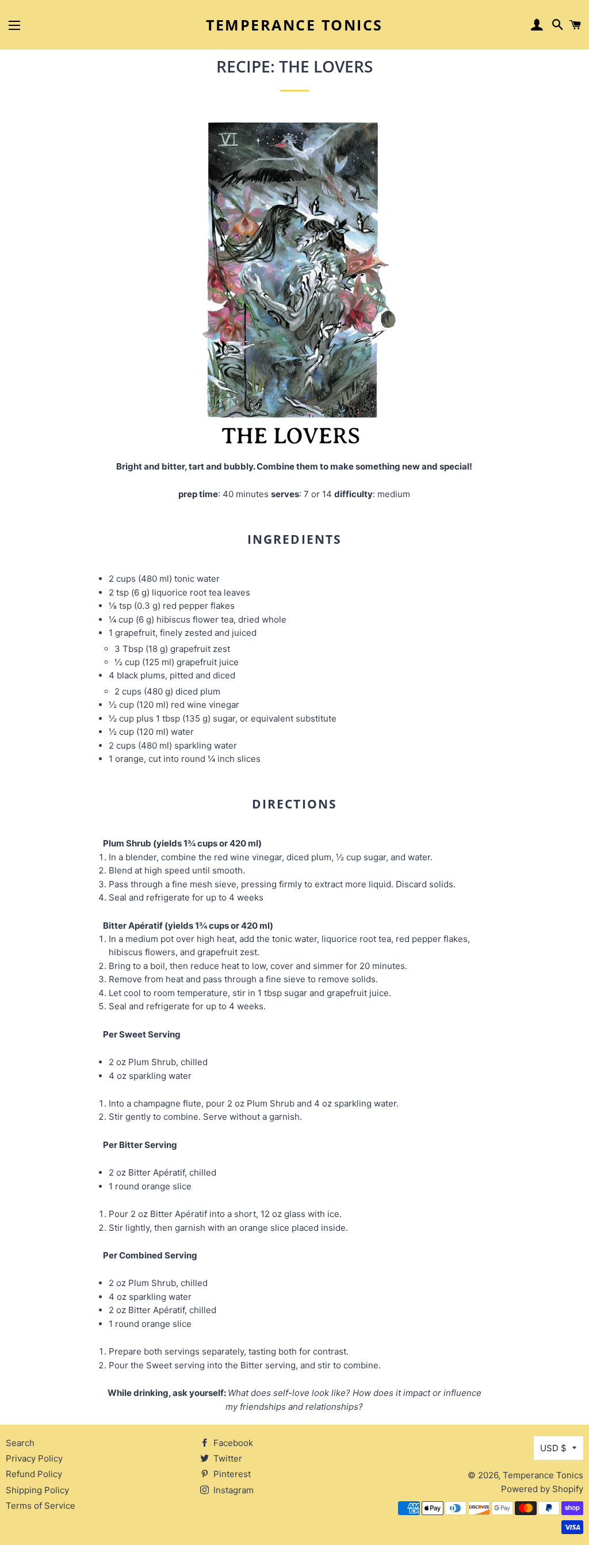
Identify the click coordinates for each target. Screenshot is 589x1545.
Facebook (232, 1442)
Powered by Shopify (542, 1488)
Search (20, 1442)
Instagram (232, 1490)
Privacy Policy (34, 1458)
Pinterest (231, 1473)
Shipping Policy (37, 1490)
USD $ (553, 1448)
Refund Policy (34, 1473)
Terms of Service (40, 1505)
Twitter (226, 1458)
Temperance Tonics (294, 25)
